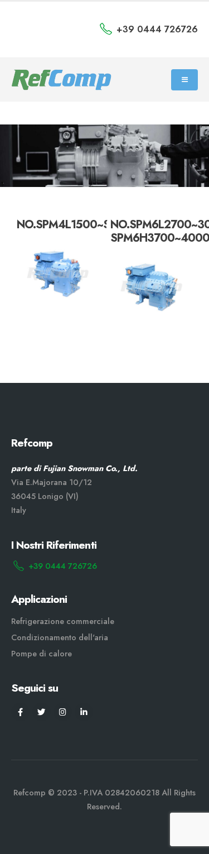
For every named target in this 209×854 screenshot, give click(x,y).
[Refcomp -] (61, 80)
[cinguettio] (41, 712)
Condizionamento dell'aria (59, 637)
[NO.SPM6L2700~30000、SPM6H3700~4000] (151, 287)
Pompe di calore (41, 653)
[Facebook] (20, 712)
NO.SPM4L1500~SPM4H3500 (92, 225)
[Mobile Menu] (184, 79)
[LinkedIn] (84, 712)
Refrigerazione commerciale (62, 621)
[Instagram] (63, 712)
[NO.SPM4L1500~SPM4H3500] (58, 274)
